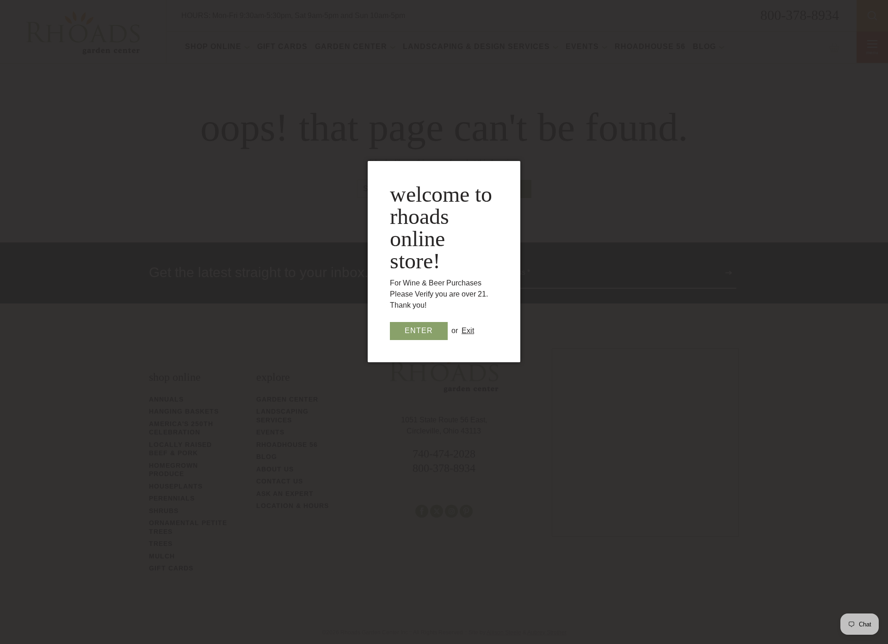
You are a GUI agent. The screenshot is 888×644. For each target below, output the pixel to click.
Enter (419, 330)
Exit (468, 330)
